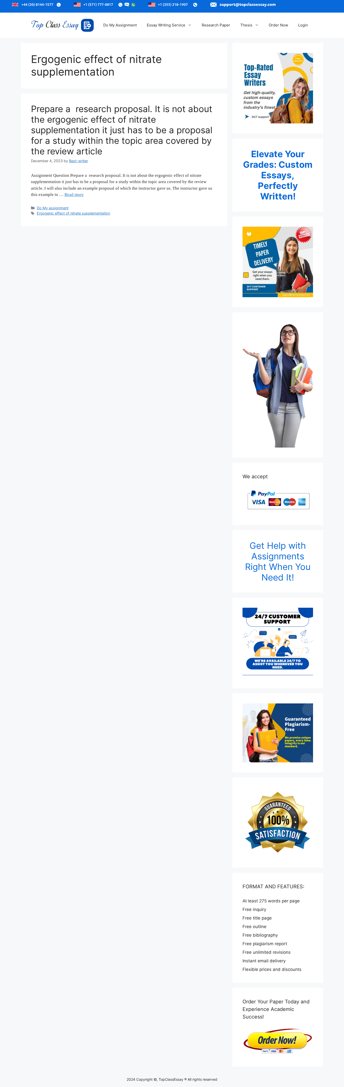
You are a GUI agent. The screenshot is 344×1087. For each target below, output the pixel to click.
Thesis (246, 25)
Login (303, 25)
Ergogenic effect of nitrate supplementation (73, 213)
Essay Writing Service (166, 25)
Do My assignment (52, 208)
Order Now (278, 25)
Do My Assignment (120, 25)
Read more (74, 194)
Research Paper (216, 25)
